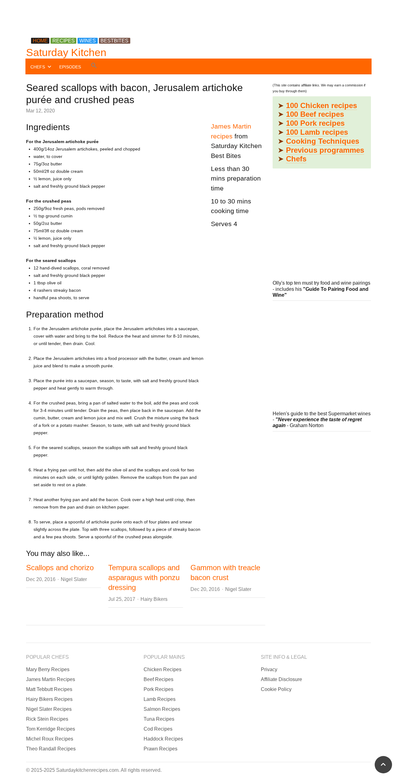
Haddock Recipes (163, 738)
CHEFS (37, 66)
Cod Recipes (158, 729)
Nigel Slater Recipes (49, 709)
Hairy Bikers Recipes (49, 699)
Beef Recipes (158, 679)
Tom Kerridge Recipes (50, 729)
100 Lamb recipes (317, 132)
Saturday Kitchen (66, 52)
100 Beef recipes (315, 114)
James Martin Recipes (50, 679)
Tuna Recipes (159, 719)
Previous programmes (325, 150)
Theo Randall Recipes (51, 748)
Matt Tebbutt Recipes (49, 689)
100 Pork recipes (315, 123)
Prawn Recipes (160, 748)
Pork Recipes (158, 689)
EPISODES (70, 66)
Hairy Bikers (154, 599)
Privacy (269, 669)
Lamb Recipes (160, 699)
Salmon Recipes (162, 709)
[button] (94, 66)
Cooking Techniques (322, 141)
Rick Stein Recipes (47, 719)
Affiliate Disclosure (281, 679)
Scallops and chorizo (60, 567)
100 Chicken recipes (321, 105)
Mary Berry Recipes (47, 669)
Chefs (296, 159)
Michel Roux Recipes (49, 738)
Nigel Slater (74, 579)
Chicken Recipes (162, 669)
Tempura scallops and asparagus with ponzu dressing (144, 577)
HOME (40, 40)
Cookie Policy (276, 689)
